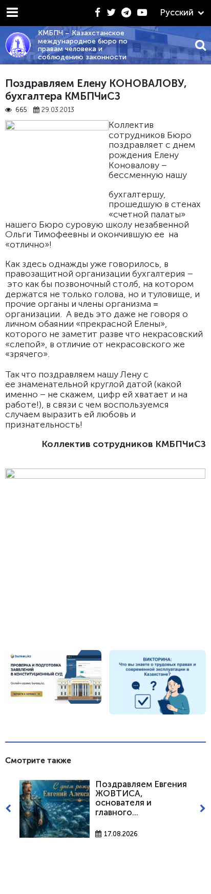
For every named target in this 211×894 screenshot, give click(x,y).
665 (21, 110)
